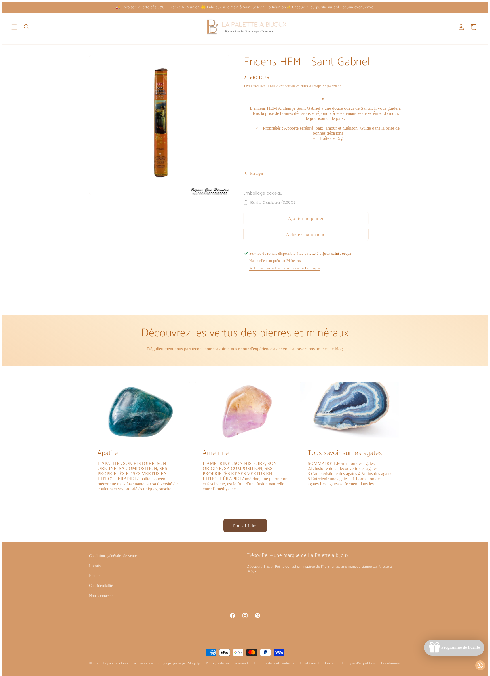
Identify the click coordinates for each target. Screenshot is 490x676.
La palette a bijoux (117, 663)
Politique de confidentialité (274, 663)
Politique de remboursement (227, 663)
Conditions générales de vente (113, 556)
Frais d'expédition (281, 86)
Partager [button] (256, 173)
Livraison (96, 566)
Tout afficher (245, 525)
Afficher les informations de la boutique (284, 268)
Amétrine (216, 453)
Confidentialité (101, 586)
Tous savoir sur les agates (345, 453)
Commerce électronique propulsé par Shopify (166, 663)
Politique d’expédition (358, 663)
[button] (14, 27)
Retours (95, 576)
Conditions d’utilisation (318, 663)
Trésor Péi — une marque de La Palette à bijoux (298, 555)
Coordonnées (391, 663)
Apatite (108, 453)
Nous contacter (101, 596)
